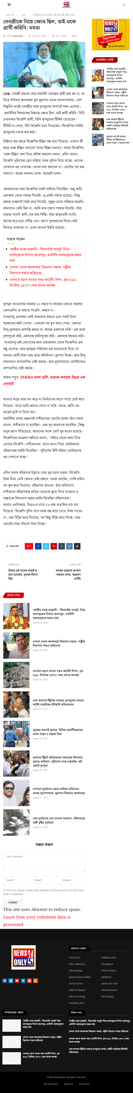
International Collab (80, 977)
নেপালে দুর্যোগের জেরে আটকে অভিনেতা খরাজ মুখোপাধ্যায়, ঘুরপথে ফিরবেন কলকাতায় (59, 791)
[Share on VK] (69, 546)
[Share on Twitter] (46, 546)
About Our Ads (109, 984)
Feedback (106, 977)
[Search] (123, 5)
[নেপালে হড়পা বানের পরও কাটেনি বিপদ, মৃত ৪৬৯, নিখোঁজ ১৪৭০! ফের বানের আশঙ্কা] (16, 675)
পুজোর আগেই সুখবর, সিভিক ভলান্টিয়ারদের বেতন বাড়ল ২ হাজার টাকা (58, 732)
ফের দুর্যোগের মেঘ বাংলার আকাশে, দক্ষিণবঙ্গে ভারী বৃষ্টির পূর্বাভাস (59, 820)
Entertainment (109, 990)
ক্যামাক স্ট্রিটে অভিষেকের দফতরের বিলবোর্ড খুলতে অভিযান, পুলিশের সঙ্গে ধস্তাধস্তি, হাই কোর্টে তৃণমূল (58, 761)
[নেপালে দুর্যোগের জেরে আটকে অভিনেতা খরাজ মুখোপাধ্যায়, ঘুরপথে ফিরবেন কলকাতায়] (16, 793)
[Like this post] (30, 546)
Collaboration (108, 958)
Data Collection (77, 964)
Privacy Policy (108, 971)
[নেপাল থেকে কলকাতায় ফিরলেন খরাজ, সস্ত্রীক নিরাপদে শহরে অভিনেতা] (16, 645)
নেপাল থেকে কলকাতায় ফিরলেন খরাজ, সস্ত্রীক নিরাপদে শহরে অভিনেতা (40, 270)
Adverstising (75, 971)
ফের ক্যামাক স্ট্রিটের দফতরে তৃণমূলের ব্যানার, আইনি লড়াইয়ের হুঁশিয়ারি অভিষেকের (59, 702)
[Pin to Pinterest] (54, 546)
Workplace (107, 964)
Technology (107, 996)
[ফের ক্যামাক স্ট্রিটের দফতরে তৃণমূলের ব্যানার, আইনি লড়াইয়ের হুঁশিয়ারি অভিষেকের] (16, 704)
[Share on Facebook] (38, 546)
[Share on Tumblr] (61, 546)
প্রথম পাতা (10, 15)
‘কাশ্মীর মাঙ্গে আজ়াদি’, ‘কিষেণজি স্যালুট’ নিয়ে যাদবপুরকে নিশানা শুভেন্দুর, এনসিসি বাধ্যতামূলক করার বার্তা (45, 255)
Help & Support (77, 990)
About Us (68, 1084)
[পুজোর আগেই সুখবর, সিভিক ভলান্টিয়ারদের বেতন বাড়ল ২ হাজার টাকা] (16, 734)
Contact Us (74, 958)
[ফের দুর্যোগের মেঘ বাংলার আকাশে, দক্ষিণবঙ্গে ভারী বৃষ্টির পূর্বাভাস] (16, 822)
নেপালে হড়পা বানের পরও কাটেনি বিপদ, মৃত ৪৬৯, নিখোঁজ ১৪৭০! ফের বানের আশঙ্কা (43, 282)
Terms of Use (76, 984)
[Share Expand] (77, 546)
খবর (23, 15)
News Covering (77, 996)
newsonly (18, 36)
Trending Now (77, 1003)
